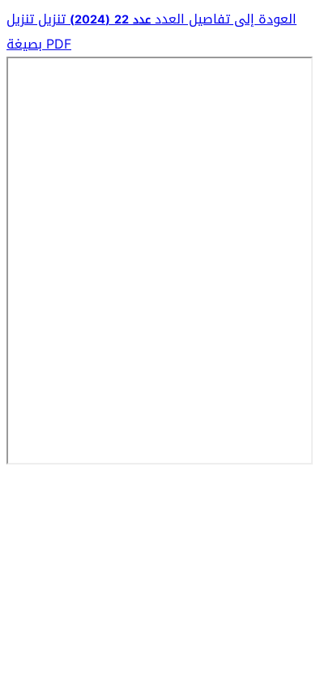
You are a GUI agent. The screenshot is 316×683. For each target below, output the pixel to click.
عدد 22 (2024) (108, 20)
